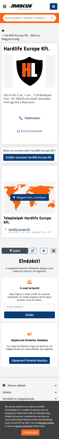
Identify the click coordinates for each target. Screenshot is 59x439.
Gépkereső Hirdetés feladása (29, 360)
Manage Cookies (46, 423)
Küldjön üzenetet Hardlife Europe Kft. (29, 157)
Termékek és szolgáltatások (18, 398)
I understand (30, 432)
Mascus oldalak (17, 385)
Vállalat (6, 392)
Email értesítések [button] (31, 131)
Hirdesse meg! (53, 6)
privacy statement (23, 426)
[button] (15, 251)
